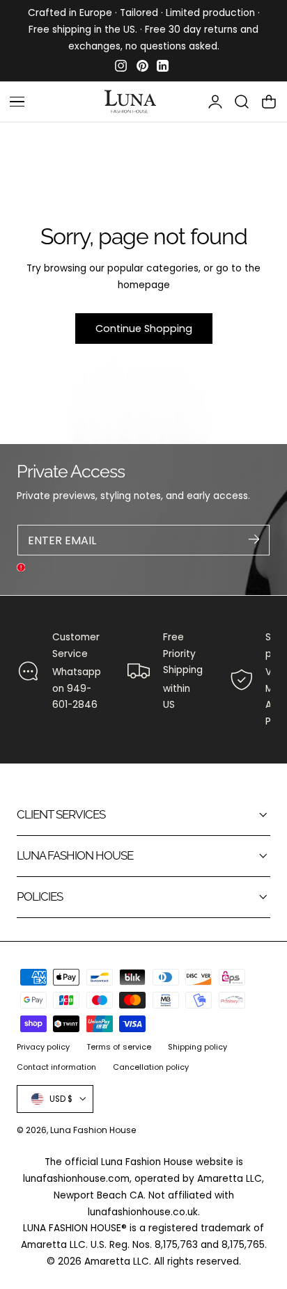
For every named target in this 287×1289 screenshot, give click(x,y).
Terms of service (118, 1046)
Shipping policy (197, 1046)
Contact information (56, 1067)
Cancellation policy (151, 1067)
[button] (241, 101)
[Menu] (17, 101)
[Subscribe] (253, 539)
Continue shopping (143, 328)
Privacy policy (43, 1046)
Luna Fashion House (93, 1130)
